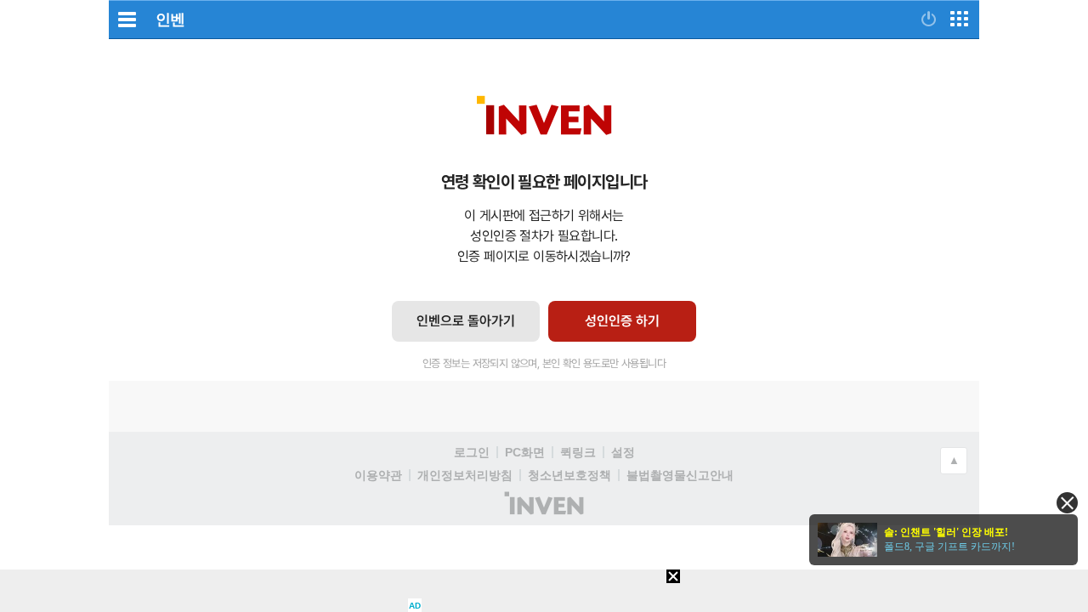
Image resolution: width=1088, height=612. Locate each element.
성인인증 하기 (622, 321)
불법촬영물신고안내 (680, 475)
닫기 (1067, 502)
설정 (623, 452)
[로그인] (928, 19)
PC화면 (525, 452)
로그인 (472, 452)
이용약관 (378, 475)
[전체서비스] (959, 19)
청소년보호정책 (569, 475)
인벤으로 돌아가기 (465, 321)
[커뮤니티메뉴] (126, 19)
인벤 (170, 19)
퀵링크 (578, 452)
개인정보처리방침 (465, 475)
